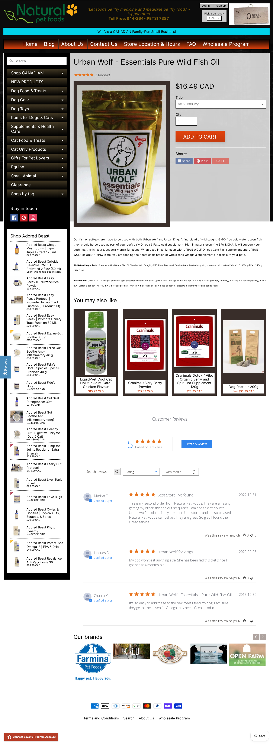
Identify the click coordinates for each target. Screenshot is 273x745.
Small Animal (39, 177)
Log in (206, 5)
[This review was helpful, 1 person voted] (244, 621)
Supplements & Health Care (39, 129)
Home (30, 44)
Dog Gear (39, 100)
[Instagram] (33, 217)
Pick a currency (214, 13)
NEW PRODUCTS (27, 82)
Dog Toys (39, 109)
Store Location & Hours (152, 44)
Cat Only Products (39, 150)
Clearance (21, 184)
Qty (178, 114)
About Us (72, 44)
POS (120, 736)
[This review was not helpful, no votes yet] (251, 535)
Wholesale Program (226, 44)
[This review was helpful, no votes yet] (244, 535)
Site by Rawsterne (136, 732)
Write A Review (197, 444)
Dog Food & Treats (39, 91)
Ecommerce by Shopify (142, 736)
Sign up (221, 5)
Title (179, 97)
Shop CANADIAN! (39, 74)
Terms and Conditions (101, 718)
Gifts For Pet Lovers (39, 159)
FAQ (191, 44)
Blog (49, 44)
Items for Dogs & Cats (39, 118)
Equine (39, 168)
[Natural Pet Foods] (40, 13)
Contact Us (104, 44)
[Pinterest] (24, 217)
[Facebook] (14, 217)
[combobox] (141, 472)
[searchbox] (98, 471)
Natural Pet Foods (135, 729)
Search (128, 718)
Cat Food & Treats (39, 141)
